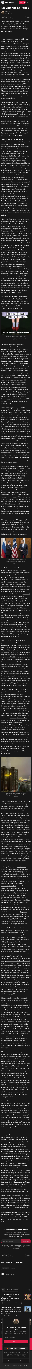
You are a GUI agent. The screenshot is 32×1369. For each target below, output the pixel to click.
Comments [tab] (5, 1268)
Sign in (28, 2)
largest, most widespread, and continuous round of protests (16, 353)
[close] (27, 1319)
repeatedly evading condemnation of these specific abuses (15, 950)
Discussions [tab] (14, 1290)
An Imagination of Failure (10, 1294)
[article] (16, 1299)
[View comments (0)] (7, 17)
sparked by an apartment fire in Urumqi (13, 868)
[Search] (29, 1289)
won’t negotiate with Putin (18, 718)
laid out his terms (16, 701)
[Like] (3, 17)
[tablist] (8, 1268)
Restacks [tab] (12, 1268)
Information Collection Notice (19, 1247)
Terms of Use (24, 1245)
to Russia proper (6, 436)
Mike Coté (8, 11)
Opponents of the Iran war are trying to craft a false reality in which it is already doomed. (10, 1297)
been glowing (12, 1075)
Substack (7, 1365)
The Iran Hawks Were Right (11, 1307)
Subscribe (22, 2)
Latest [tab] (8, 1290)
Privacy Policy (21, 1356)
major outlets (12, 1073)
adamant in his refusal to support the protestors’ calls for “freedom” (15, 959)
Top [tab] (3, 1290)
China (21, 468)
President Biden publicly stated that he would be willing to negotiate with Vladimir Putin (15, 605)
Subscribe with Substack (17, 1348)
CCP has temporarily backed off (13, 884)
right (10, 473)
